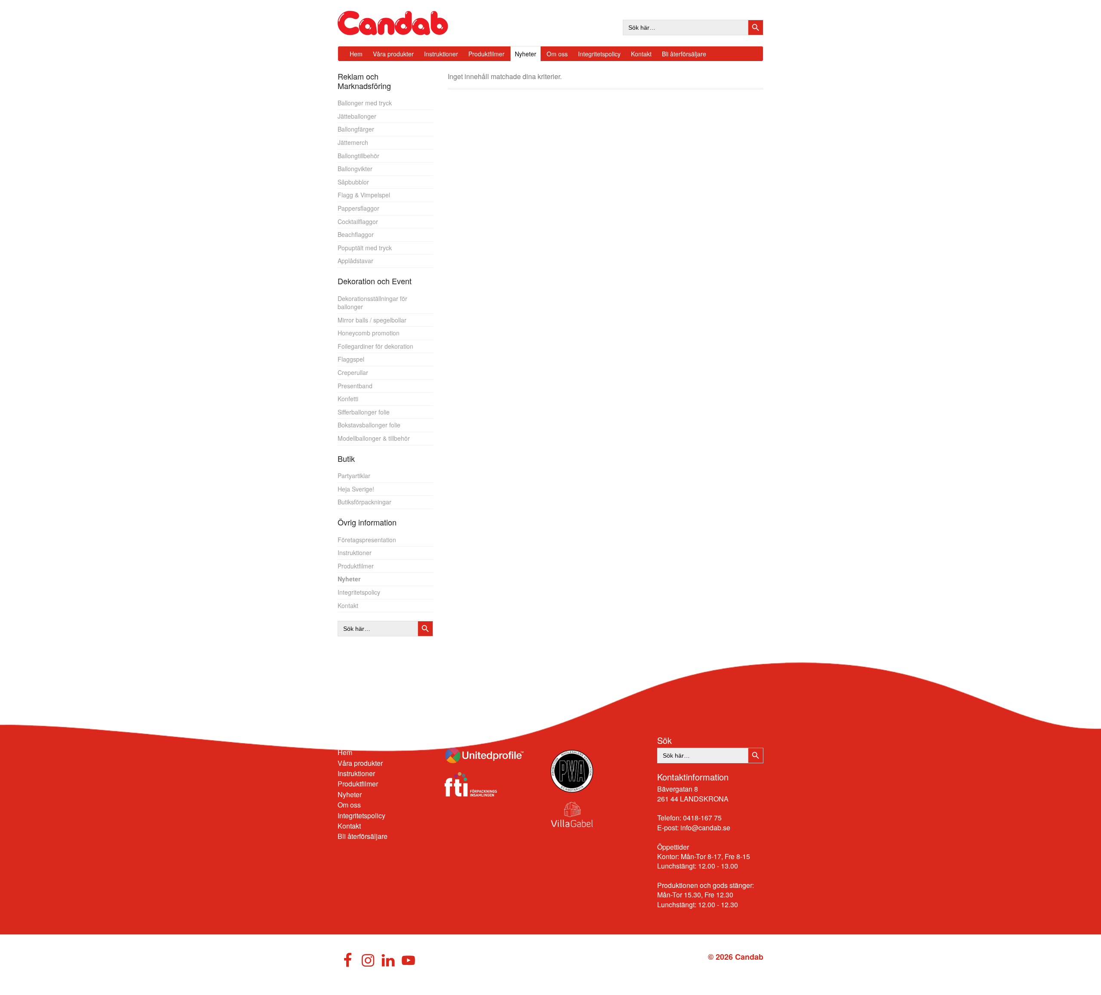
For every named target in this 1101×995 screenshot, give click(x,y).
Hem (345, 752)
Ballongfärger (356, 129)
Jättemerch (353, 142)
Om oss (349, 805)
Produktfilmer (356, 566)
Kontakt (348, 605)
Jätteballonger (357, 116)
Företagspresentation (367, 539)
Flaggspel (351, 359)
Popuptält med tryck (365, 247)
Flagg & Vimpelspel (364, 194)
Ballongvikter (355, 168)
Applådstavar (355, 260)
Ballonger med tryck (365, 102)
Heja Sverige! (356, 489)
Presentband (355, 385)
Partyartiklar (354, 475)
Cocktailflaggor (358, 221)
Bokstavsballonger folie (369, 425)
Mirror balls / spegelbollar (372, 320)
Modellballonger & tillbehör (374, 438)
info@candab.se (705, 827)
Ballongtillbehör (358, 155)
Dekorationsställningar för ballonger (372, 302)
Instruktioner (355, 552)
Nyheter (349, 578)
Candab (402, 23)
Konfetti (348, 398)
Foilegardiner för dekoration (375, 346)
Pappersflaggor (358, 208)
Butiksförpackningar (364, 502)
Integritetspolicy (359, 592)
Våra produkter (360, 763)
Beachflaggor (356, 234)
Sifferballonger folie (364, 412)
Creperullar (353, 372)
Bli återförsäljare (363, 836)
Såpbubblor (353, 182)
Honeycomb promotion (369, 333)
